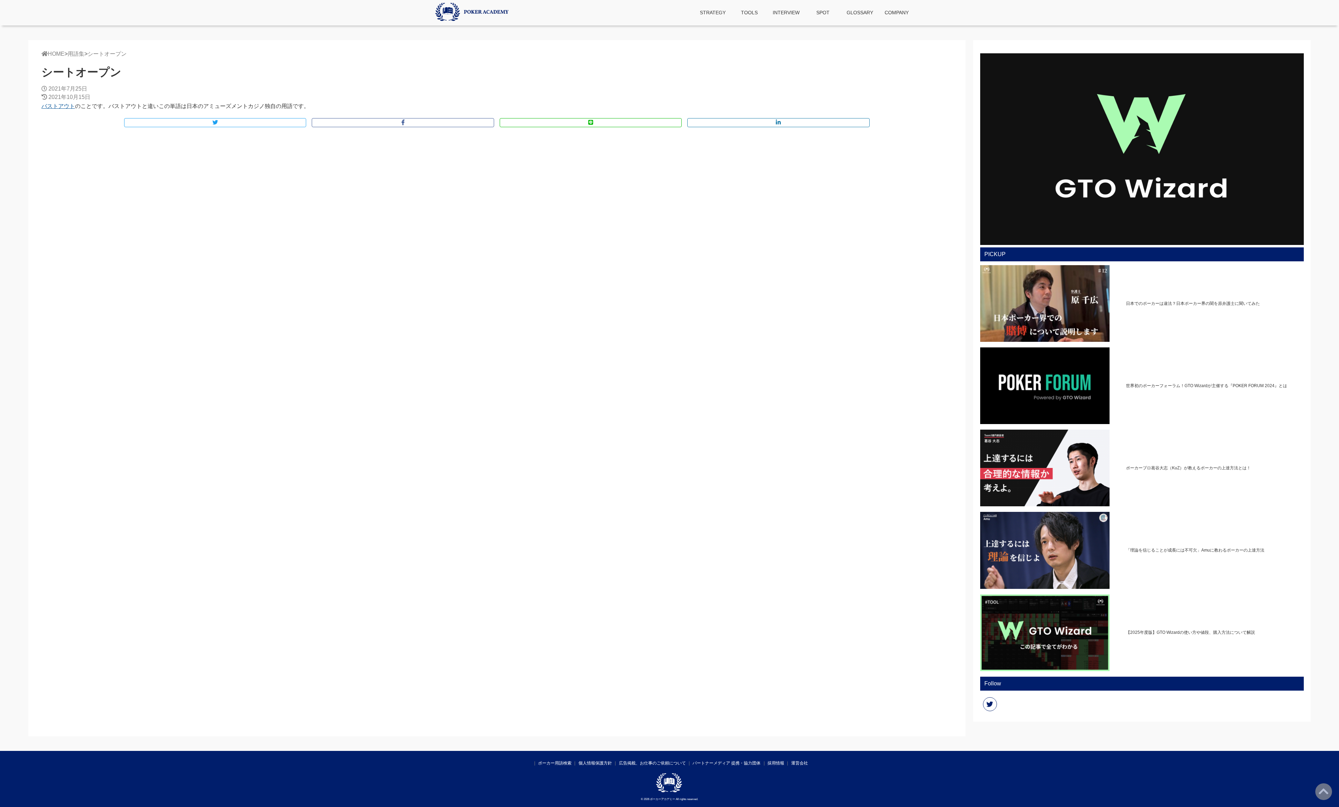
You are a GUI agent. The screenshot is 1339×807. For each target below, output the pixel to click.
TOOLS (749, 12)
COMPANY (897, 12)
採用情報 (775, 763)
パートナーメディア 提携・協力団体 (727, 763)
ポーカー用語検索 (555, 763)
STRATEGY (713, 12)
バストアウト (58, 106)
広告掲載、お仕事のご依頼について (652, 763)
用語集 (76, 54)
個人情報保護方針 (595, 763)
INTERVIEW (786, 12)
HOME (56, 54)
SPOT (823, 12)
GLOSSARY (860, 12)
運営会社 (799, 763)
